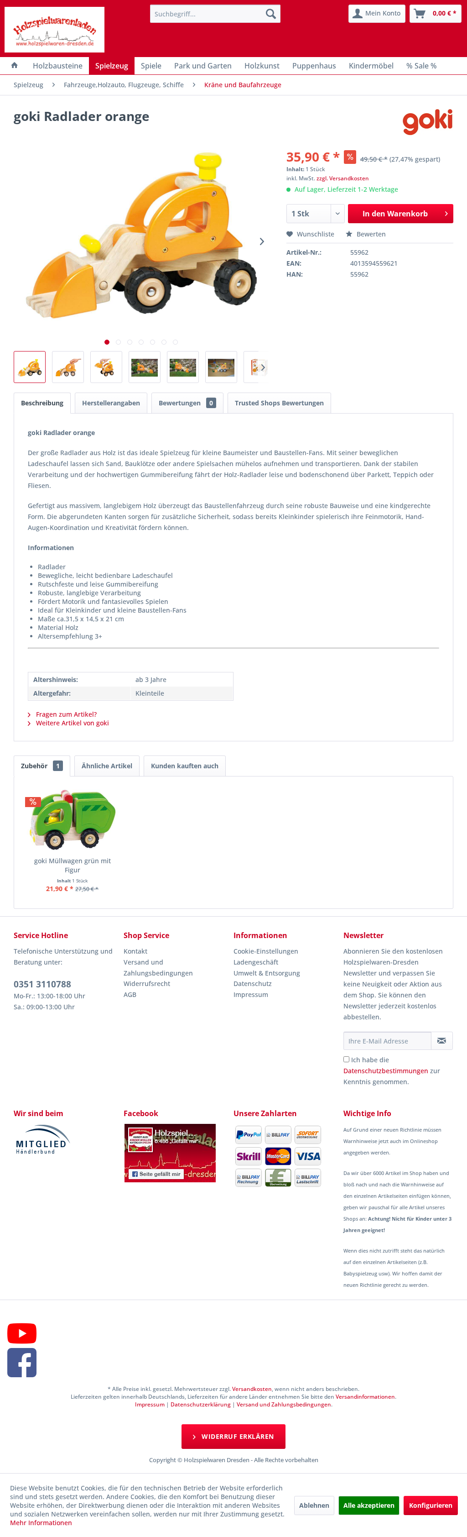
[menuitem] (215, 14)
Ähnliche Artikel (107, 765)
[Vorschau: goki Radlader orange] (30, 367)
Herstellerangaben (111, 403)
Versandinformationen (365, 1397)
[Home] (15, 65)
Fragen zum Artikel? (65, 714)
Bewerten (370, 234)
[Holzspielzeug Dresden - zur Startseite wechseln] (54, 29)
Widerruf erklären (237, 1436)
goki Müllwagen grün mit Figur (72, 865)
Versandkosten (252, 1389)
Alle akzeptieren (368, 1505)
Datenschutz (253, 983)
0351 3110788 (42, 984)
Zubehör (40, 765)
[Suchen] (270, 14)
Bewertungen (186, 403)
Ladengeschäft (256, 962)
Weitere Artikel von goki (71, 723)
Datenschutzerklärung (201, 1404)
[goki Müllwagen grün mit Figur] (72, 820)
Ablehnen (314, 1505)
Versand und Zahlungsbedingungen (158, 967)
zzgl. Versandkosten (343, 178)
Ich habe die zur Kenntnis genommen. (391, 1070)
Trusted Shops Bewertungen (279, 403)
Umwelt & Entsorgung (267, 973)
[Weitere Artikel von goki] (427, 125)
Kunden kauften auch (184, 765)
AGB (130, 994)
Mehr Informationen (41, 1522)
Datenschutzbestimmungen (385, 1070)
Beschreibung (42, 403)
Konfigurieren (430, 1505)
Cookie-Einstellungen (266, 951)
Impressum (251, 994)
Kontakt (135, 951)
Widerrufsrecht (147, 983)
